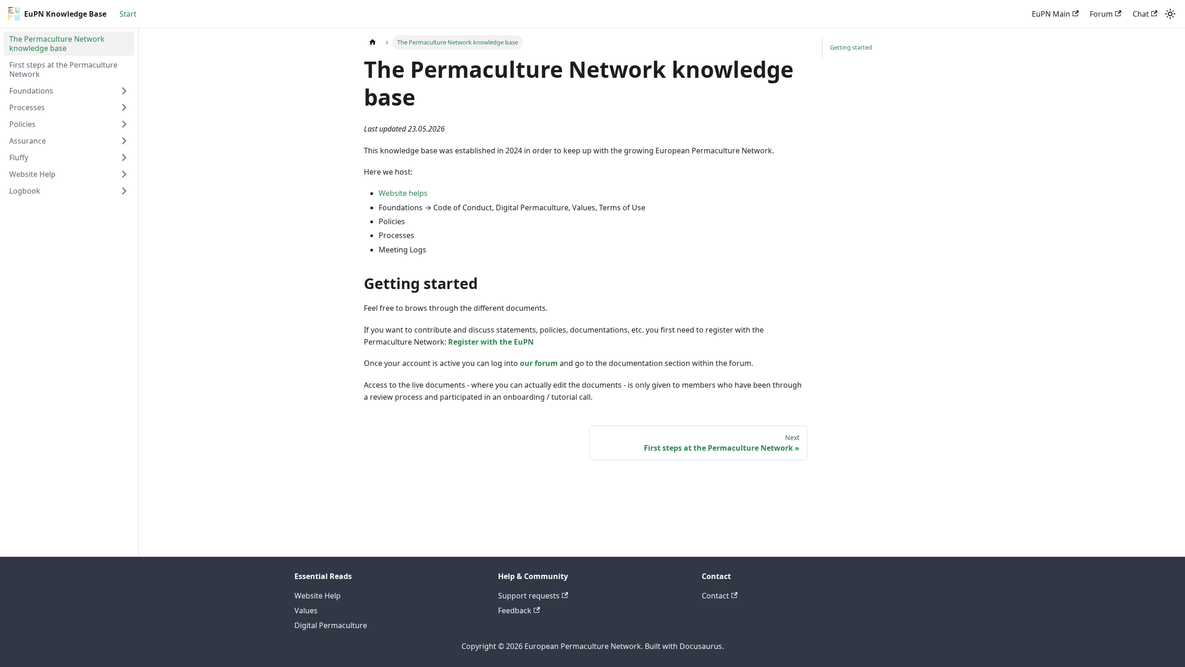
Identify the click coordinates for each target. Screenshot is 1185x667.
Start (128, 14)
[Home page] (372, 42)
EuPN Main (1051, 14)
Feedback (514, 610)
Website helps (403, 193)
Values (306, 610)
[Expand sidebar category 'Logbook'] (124, 190)
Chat (1141, 14)
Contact (715, 596)
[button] (69, 90)
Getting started (851, 47)
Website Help (317, 596)
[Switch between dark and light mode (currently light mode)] (1170, 13)
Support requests (529, 596)
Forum (1101, 14)
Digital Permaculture (330, 625)
